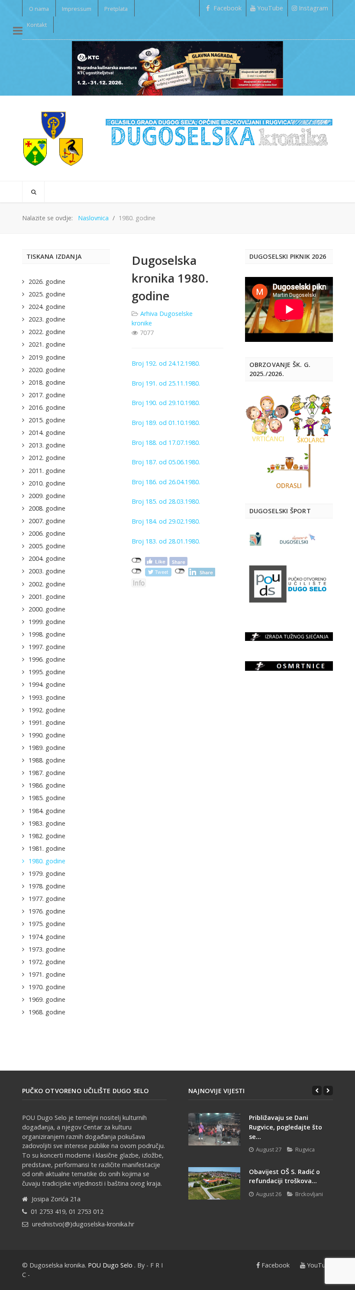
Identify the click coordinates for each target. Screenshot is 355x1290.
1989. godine (47, 747)
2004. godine (47, 558)
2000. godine (47, 609)
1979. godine (47, 873)
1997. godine (47, 647)
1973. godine (47, 949)
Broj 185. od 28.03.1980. (166, 501)
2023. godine (47, 319)
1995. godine (47, 672)
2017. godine (47, 395)
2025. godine (47, 294)
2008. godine (47, 508)
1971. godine (47, 974)
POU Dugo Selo (110, 1265)
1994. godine (47, 684)
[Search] (33, 191)
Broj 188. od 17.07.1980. (166, 442)
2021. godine (47, 344)
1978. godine (47, 886)
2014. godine (47, 432)
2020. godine (47, 370)
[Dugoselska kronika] (53, 138)
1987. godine (47, 773)
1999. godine (47, 622)
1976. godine (47, 911)
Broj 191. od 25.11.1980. (166, 383)
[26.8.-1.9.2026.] (177, 67)
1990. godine (47, 735)
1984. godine (47, 811)
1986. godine (47, 785)
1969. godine (47, 999)
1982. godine (47, 836)
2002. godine (47, 584)
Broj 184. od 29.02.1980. (166, 521)
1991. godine (47, 722)
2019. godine (47, 357)
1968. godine (47, 1012)
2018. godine (47, 382)
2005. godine (47, 546)
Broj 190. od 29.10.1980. (166, 403)
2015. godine (47, 420)
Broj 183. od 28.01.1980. (166, 541)
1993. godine (47, 697)
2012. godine (47, 458)
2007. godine (47, 521)
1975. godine (47, 924)
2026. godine (47, 281)
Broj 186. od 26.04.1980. (166, 482)
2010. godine (47, 483)
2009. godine (47, 496)
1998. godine (47, 634)
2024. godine (47, 306)
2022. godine (47, 332)
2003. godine (47, 571)
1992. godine (47, 710)
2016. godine (47, 407)
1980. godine (47, 861)
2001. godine (47, 596)
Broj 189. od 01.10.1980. (166, 422)
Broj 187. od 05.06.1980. (166, 462)
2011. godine (47, 470)
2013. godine (47, 445)
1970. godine (47, 987)
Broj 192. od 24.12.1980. (166, 363)
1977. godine (47, 898)
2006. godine (47, 533)
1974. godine (47, 937)
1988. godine (47, 760)
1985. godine (47, 798)
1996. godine (47, 659)
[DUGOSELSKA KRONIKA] (219, 128)
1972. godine (47, 962)
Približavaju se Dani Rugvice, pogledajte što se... (285, 1126)
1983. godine (47, 823)
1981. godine (47, 848)
